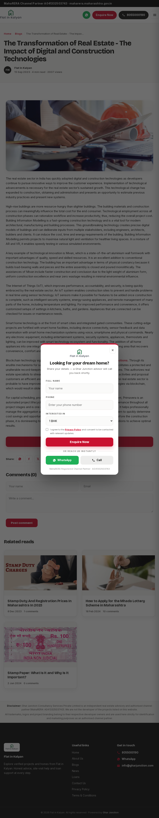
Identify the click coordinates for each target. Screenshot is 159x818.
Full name (53, 380)
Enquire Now (79, 442)
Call (99, 460)
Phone (50, 397)
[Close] (112, 350)
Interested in (55, 413)
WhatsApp (64, 460)
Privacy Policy (73, 429)
